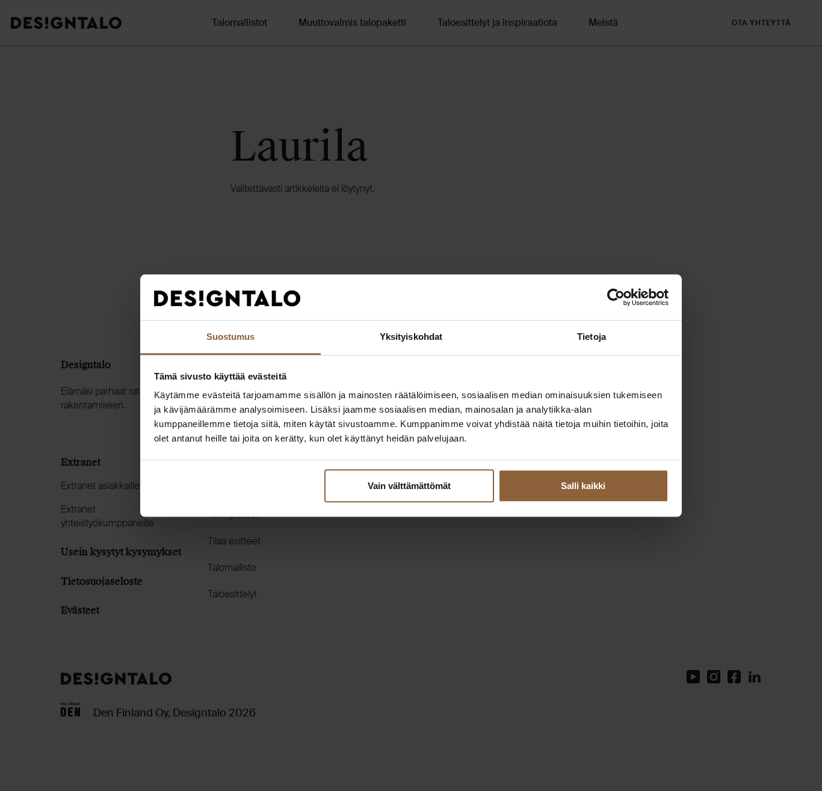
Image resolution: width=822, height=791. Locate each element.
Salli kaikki (583, 486)
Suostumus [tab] (230, 337)
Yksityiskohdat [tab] (411, 337)
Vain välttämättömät (409, 486)
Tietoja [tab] (591, 337)
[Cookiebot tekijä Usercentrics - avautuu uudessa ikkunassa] (616, 297)
